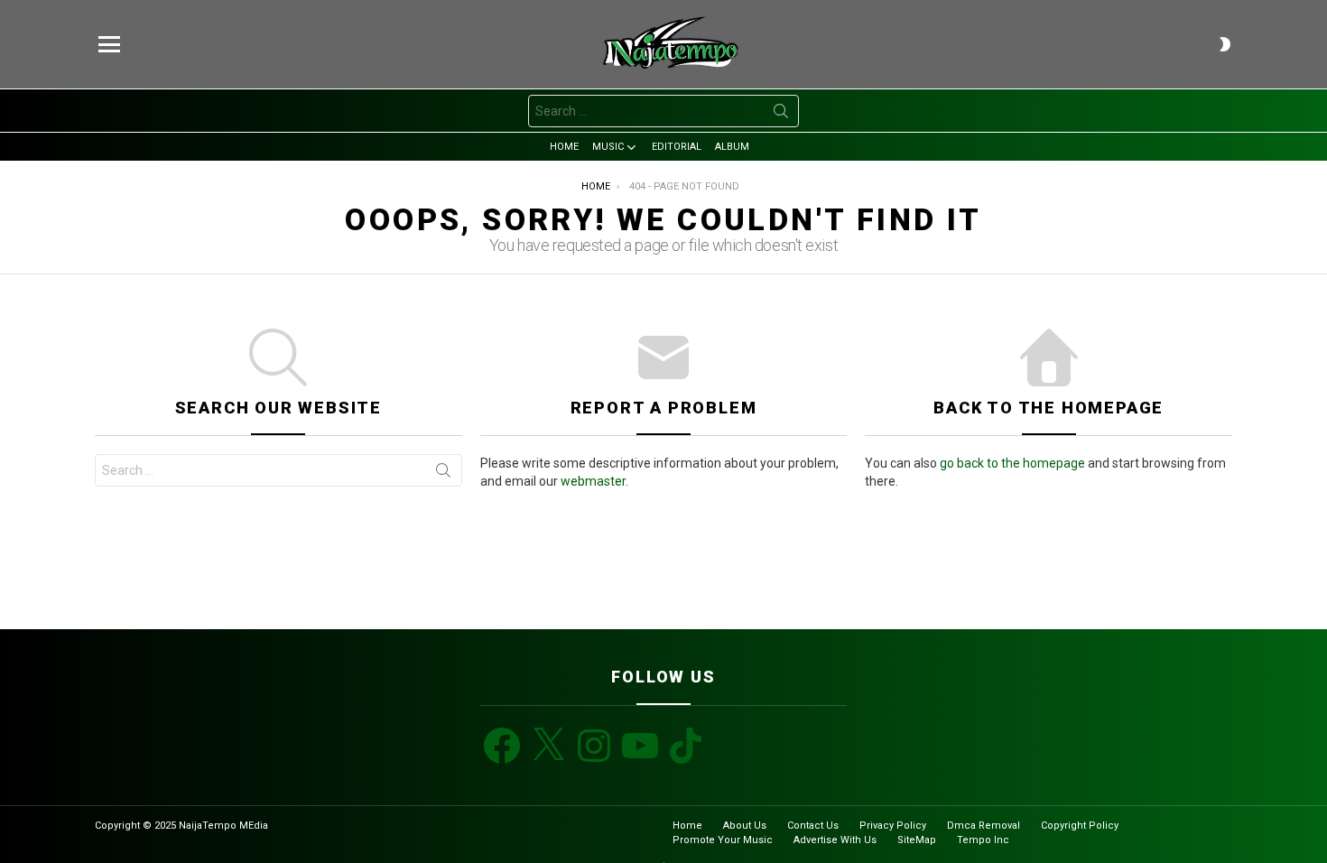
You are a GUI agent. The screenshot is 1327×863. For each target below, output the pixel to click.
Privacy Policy (892, 825)
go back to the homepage (1012, 463)
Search (781, 115)
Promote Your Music (723, 840)
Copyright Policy (1079, 825)
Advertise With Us (835, 840)
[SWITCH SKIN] (1225, 44)
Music (608, 147)
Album (732, 147)
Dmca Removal (983, 825)
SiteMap (916, 840)
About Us (744, 825)
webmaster (593, 481)
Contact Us (813, 825)
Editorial (676, 147)
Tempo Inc (983, 840)
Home (564, 147)
